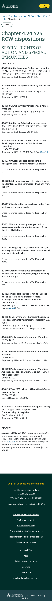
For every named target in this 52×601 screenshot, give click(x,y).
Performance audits (26, 520)
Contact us (26, 572)
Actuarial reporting (26, 525)
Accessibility (26, 550)
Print (7, 24)
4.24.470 (43, 152)
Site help (26, 566)
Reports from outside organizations (26, 536)
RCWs (32, 16)
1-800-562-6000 (26, 493)
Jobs (26, 555)
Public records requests (26, 561)
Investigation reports (26, 542)
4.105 (12, 308)
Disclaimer (30, 595)
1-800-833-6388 (35, 498)
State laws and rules (18, 16)
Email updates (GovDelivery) (26, 578)
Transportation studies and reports (26, 531)
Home (4, 16)
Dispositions (42, 16)
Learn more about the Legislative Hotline (26, 504)
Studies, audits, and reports (26, 514)
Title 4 (4, 19)
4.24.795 (11, 441)
